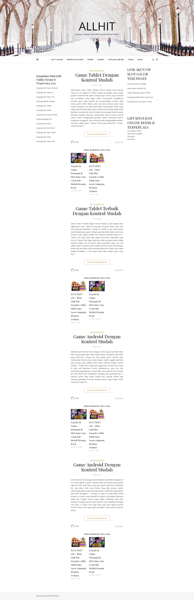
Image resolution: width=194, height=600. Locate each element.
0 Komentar (119, 142)
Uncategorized (97, 71)
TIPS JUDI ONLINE (116, 59)
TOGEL (131, 59)
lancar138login (140, 84)
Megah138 (47, 119)
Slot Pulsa (47, 137)
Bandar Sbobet (49, 101)
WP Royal (55, 596)
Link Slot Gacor (49, 128)
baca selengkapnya (97, 134)
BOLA (140, 59)
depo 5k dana (145, 93)
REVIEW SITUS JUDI (75, 59)
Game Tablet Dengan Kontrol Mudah (97, 77)
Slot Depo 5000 (49, 132)
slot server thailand (134, 133)
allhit (77, 142)
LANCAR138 (141, 88)
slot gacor (131, 136)
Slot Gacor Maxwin (50, 88)
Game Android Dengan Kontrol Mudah (97, 338)
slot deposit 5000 (134, 131)
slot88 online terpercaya (143, 97)
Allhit (97, 26)
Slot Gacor (47, 123)
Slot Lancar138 (49, 141)
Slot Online (47, 106)
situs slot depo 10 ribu (143, 101)
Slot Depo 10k (48, 97)
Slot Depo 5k (48, 92)
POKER (90, 59)
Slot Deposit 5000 (50, 115)
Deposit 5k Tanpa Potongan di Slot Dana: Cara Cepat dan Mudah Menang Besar (78, 177)
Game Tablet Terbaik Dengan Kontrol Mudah (97, 210)
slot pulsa (131, 139)
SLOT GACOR (57, 59)
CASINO (100, 59)
